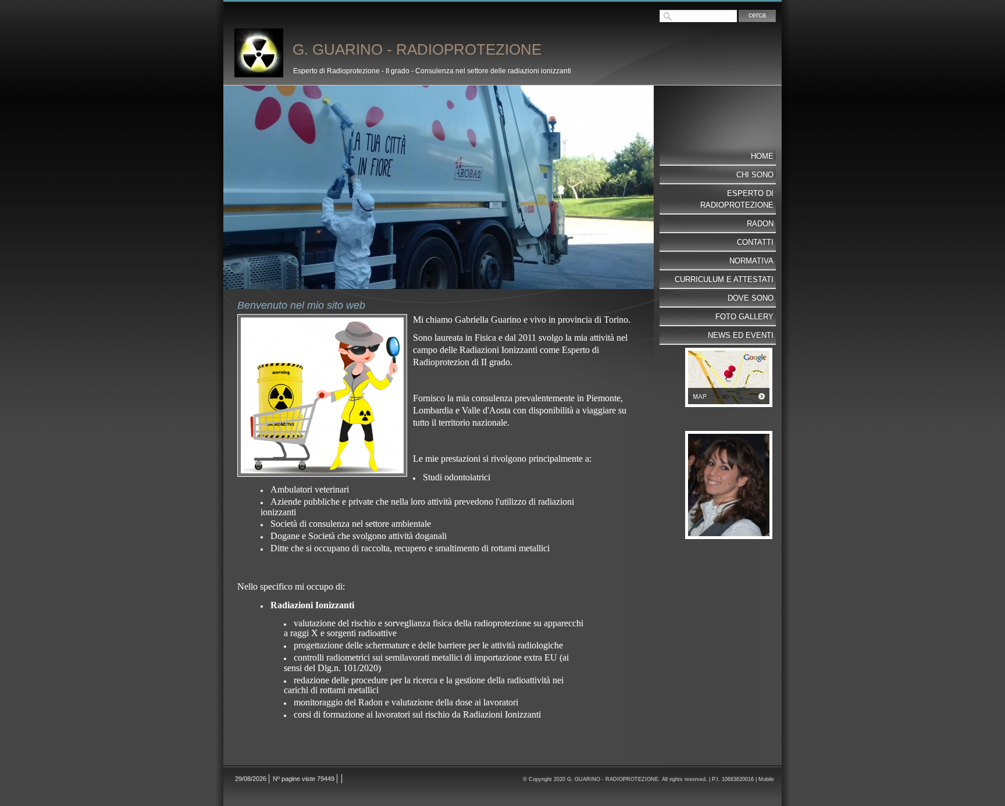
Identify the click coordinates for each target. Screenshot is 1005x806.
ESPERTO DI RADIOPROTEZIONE (737, 199)
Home (762, 156)
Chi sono (755, 174)
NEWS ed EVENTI (741, 335)
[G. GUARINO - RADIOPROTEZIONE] (258, 52)
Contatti (755, 242)
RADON (760, 223)
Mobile (766, 779)
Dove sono (751, 298)
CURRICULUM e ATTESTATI (724, 279)
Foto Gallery (744, 316)
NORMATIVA (751, 260)
